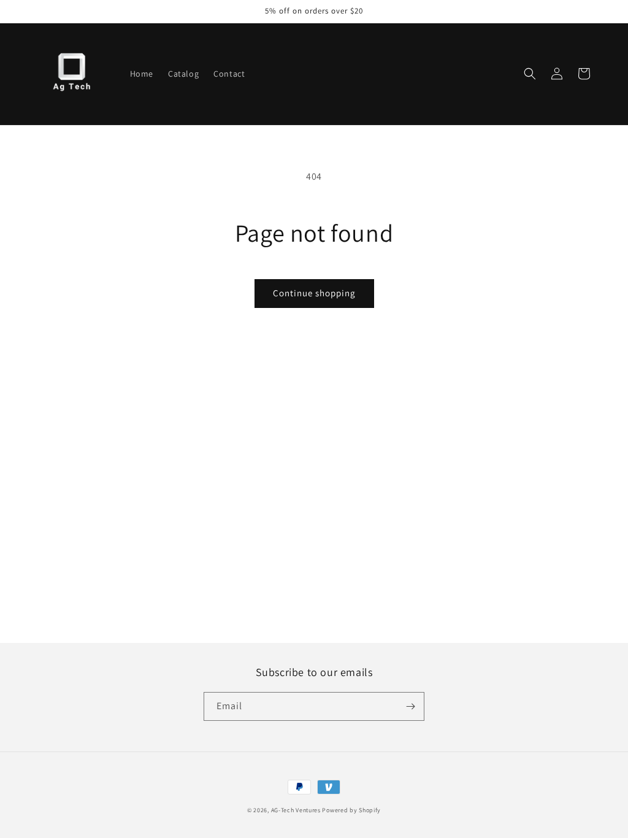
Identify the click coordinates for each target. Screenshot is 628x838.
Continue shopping (314, 293)
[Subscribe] (410, 706)
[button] (529, 73)
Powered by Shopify (351, 810)
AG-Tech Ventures (296, 810)
